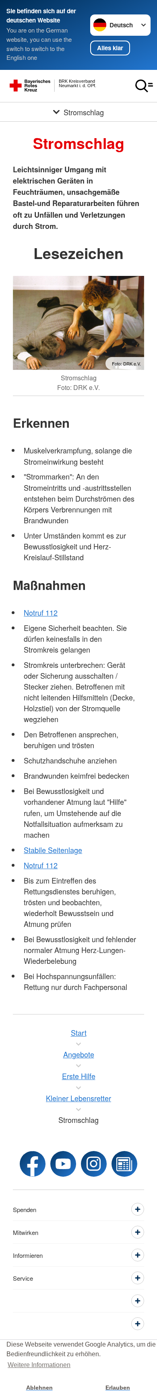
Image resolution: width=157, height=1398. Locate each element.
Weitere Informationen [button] (39, 1364)
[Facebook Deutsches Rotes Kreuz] (32, 1164)
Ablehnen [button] (39, 1387)
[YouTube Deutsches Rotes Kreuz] (63, 1164)
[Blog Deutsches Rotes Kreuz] (124, 1164)
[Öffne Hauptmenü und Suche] (144, 86)
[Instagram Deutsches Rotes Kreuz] (94, 1164)
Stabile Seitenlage (53, 850)
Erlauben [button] (117, 1387)
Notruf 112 (41, 612)
